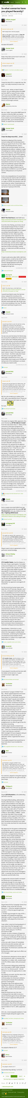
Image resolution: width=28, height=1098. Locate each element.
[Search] (25, 2)
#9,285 (25, 134)
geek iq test (4, 15)
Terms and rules (12, 1092)
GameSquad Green (8, 1090)
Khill (7, 751)
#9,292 (25, 529)
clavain (8, 209)
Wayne (8, 104)
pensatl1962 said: (6, 533)
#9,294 (25, 652)
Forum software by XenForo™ (13, 1096)
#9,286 (25, 215)
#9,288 (25, 317)
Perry (7, 1054)
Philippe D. (9, 786)
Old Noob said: (6, 1032)
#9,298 (25, 902)
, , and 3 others (12, 642)
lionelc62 (8, 646)
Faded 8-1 (9, 74)
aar (21, 14)
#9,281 (25, 25)
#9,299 (25, 1028)
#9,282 (25, 54)
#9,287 (25, 281)
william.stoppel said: (7, 63)
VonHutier (9, 683)
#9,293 (25, 559)
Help (3, 1093)
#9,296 (25, 756)
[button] (2, 2)
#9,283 (25, 79)
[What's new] (22, 2)
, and (13, 70)
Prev (7, 1076)
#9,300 (25, 1060)
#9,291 (25, 504)
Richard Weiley (10, 554)
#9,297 (25, 792)
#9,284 (25, 109)
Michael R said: (6, 321)
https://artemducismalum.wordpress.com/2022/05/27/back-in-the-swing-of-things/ (13, 515)
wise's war (10, 15)
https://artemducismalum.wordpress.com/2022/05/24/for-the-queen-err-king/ (13, 220)
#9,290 (25, 418)
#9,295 (25, 689)
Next (20, 1076)
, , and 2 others (13, 1018)
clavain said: (5, 285)
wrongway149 (10, 523)
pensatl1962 (9, 371)
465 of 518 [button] (14, 1076)
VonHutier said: (6, 760)
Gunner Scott (6, 14)
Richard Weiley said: (7, 656)
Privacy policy (20, 1092)
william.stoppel (10, 19)
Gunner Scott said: (7, 29)
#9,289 (25, 377)
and (8, 124)
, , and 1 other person (13, 746)
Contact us (4, 1092)
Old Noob (9, 896)
